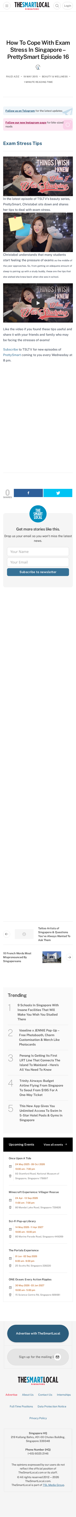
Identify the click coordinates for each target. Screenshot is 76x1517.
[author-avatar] (38, 67)
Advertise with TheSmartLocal (38, 1333)
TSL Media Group (53, 1485)
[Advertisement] (38, 758)
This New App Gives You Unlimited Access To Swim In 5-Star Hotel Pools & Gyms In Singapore (40, 1113)
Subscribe (10, 349)
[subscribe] (57, 1356)
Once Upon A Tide (20, 1158)
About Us (28, 1394)
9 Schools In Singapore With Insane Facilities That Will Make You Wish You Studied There (38, 1012)
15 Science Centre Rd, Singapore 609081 (37, 1294)
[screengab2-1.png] (38, 232)
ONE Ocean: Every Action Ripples (30, 1279)
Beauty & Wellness (55, 76)
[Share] (28, 493)
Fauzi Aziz (12, 76)
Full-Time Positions (21, 1406)
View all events (53, 1144)
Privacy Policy (38, 1418)
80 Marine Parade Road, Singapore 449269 (39, 1236)
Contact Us (45, 1394)
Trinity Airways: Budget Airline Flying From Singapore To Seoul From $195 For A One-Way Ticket (41, 1088)
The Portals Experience (24, 1250)
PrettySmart (12, 355)
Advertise (11, 1394)
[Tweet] (57, 493)
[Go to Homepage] (31, 6)
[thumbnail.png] (38, 176)
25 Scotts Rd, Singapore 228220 (33, 1265)
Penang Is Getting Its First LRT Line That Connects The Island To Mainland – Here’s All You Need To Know (39, 1063)
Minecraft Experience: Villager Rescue (34, 1192)
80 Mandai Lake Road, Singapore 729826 (38, 1207)
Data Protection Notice (52, 1406)
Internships (64, 1394)
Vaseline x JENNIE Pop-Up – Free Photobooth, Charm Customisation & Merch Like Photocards (39, 1037)
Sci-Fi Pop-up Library (22, 1221)
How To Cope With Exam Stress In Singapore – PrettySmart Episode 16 (38, 49)
